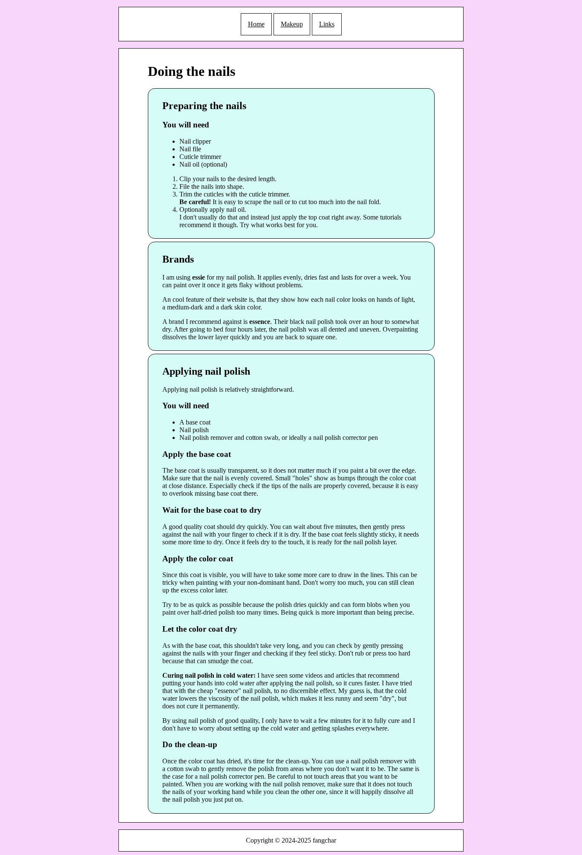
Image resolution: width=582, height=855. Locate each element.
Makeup (292, 24)
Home (256, 24)
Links (326, 24)
